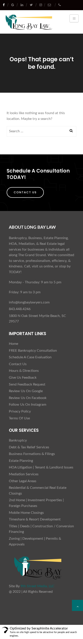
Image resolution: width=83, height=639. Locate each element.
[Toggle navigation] (74, 18)
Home (13, 343)
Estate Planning (21, 460)
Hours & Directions (24, 370)
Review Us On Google (26, 391)
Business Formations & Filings (32, 454)
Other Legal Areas (22, 481)
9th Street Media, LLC (37, 586)
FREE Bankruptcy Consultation (33, 350)
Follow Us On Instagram (27, 404)
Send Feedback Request (27, 384)
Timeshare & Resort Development (35, 519)
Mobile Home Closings (26, 512)
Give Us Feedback (23, 377)
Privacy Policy (20, 411)
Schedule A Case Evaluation (30, 357)
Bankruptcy (18, 440)
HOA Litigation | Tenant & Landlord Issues (41, 467)
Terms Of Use (19, 418)
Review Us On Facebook (27, 398)
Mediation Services (24, 474)
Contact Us (25, 192)
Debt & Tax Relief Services (29, 447)
